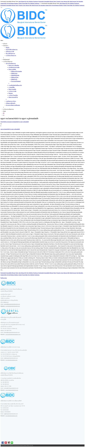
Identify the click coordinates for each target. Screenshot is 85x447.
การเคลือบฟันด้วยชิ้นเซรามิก (15, 85)
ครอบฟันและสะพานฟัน (13, 67)
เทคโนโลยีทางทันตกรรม (11, 49)
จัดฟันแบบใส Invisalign (16, 71)
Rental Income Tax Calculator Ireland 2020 (41, 5)
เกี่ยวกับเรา (5, 45)
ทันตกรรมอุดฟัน (12, 89)
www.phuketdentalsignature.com (12, 334)
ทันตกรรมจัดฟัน (12, 69)
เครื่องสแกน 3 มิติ (10, 51)
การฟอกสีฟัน (11, 87)
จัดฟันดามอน (14, 73)
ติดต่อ (4, 111)
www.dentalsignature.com (11, 360)
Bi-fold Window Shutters (12, 3)
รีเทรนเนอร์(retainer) (16, 81)
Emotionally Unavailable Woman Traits (47, 1)
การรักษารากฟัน (12, 91)
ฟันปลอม (10, 93)
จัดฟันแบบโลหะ (14, 77)
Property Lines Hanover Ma (62, 1)
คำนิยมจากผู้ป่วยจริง (10, 103)
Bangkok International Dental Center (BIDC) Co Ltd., (21, 445)
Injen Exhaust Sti (22, 1)
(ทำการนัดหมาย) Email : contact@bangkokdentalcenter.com (10, 304)
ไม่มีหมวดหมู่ (6, 121)
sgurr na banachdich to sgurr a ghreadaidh (19, 121)
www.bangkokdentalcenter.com (12, 306)
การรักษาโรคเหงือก (13, 95)
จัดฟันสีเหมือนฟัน (15, 75)
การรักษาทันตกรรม (7, 61)
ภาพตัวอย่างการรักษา (11, 101)
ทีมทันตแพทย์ (6, 59)
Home (2, 121)
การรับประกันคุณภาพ (11, 55)
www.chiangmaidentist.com (11, 390)
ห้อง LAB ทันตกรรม (10, 53)
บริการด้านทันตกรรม (11, 63)
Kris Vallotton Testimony (32, 1)
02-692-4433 (4, 300)
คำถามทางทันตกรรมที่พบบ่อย (13, 105)
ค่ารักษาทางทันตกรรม (8, 109)
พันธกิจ (7, 47)
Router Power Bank (23, 3)
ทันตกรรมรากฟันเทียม (13, 65)
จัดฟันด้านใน (14, 79)
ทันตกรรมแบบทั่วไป (13, 97)
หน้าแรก (5, 43)
